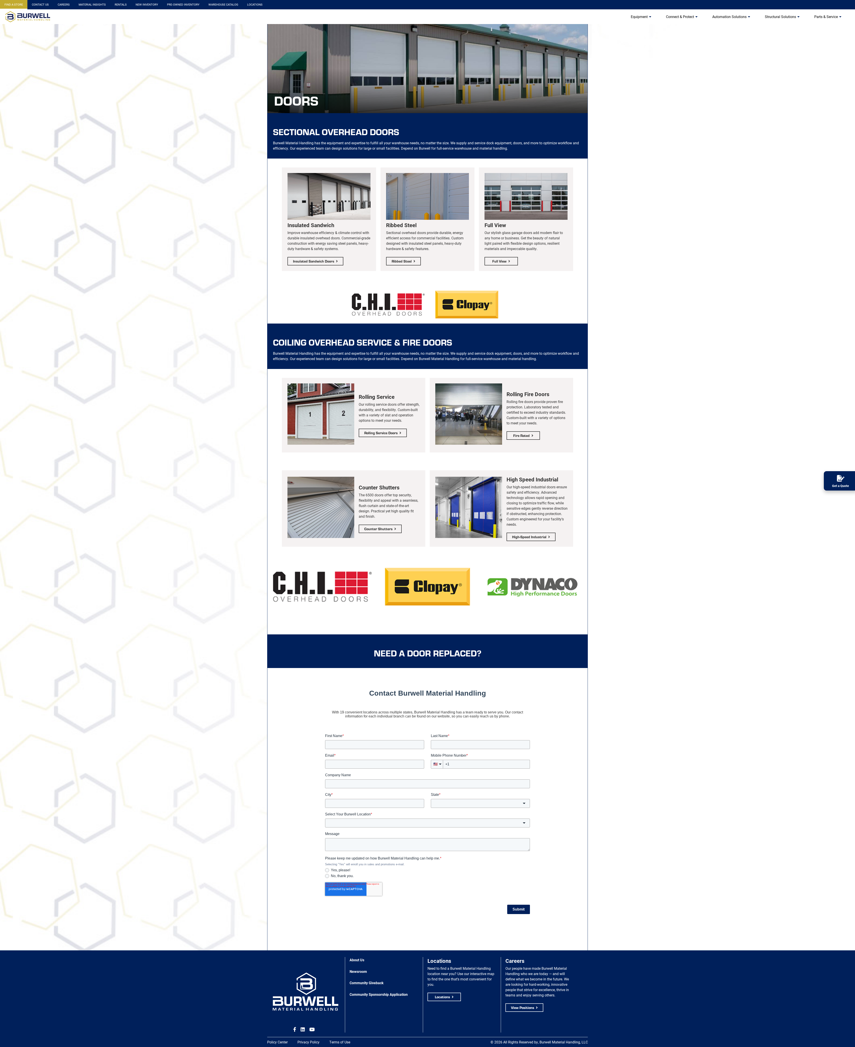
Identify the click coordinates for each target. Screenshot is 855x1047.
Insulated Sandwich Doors (313, 261)
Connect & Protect (680, 16)
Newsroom (358, 971)
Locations (255, 4)
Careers (64, 4)
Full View (499, 261)
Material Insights (92, 4)
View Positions (522, 1007)
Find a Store (13, 4)
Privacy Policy (308, 1042)
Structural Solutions (780, 16)
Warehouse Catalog (223, 4)
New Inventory (147, 4)
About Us (357, 959)
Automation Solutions (729, 16)
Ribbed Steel (402, 261)
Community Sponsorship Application (379, 994)
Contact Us (40, 4)
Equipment (639, 16)
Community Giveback (367, 982)
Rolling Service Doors (381, 432)
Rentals (121, 4)
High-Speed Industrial (529, 536)
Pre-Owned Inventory (183, 4)
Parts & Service (826, 16)
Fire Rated (521, 435)
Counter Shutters (378, 528)
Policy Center (277, 1042)
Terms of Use (339, 1042)
